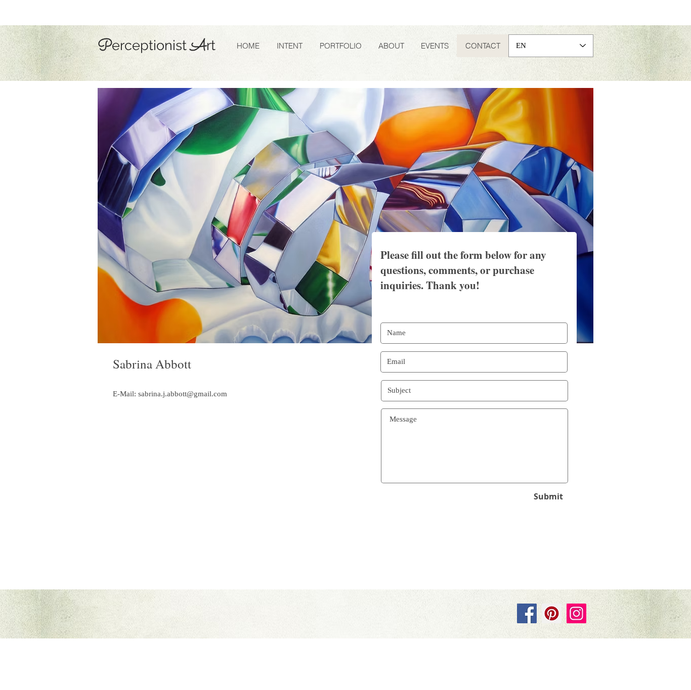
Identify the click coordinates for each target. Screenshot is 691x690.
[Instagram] (576, 613)
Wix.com (237, 580)
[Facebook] (527, 613)
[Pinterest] (552, 613)
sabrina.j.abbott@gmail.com (182, 394)
